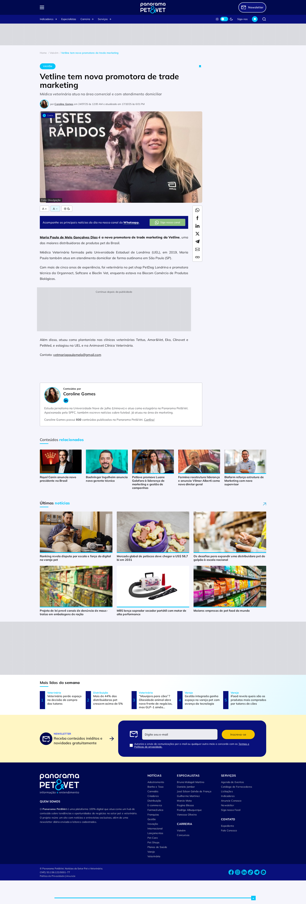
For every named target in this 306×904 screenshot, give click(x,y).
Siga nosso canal (170, 222)
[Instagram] (237, 872)
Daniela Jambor (186, 786)
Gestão (151, 819)
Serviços (103, 19)
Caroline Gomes (63, 104)
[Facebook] (231, 872)
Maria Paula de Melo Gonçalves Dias (69, 237)
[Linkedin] (244, 872)
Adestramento (155, 782)
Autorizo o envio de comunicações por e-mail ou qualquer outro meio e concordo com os (191, 745)
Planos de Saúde (157, 847)
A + (44, 208)
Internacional (155, 828)
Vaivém (47, 66)
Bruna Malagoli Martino (190, 782)
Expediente (227, 825)
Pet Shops (153, 842)
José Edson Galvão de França (194, 791)
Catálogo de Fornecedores (236, 786)
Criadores (153, 796)
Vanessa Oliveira (187, 814)
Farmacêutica (155, 810)
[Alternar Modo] (66, 209)
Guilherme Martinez (188, 796)
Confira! (149, 419)
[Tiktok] (250, 872)
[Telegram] (257, 872)
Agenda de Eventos (232, 782)
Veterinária (153, 856)
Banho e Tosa (155, 786)
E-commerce (154, 805)
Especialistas (68, 19)
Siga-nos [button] (242, 19)
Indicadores (46, 19)
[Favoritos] (255, 19)
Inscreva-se (238, 734)
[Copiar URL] (197, 257)
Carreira (85, 19)
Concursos (183, 835)
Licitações (227, 791)
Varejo (151, 851)
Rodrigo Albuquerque (189, 810)
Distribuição (154, 800)
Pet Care (152, 837)
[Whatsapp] (263, 872)
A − (55, 208)
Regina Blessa (185, 805)
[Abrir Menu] (62, 7)
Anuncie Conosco (231, 800)
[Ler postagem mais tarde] (200, 66)
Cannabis (152, 791)
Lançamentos (155, 833)
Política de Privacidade (52, 876)
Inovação (152, 823)
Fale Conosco (229, 830)
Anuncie (70, 876)
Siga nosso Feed (230, 810)
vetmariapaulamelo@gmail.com (77, 355)
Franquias (153, 814)
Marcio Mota (184, 800)
